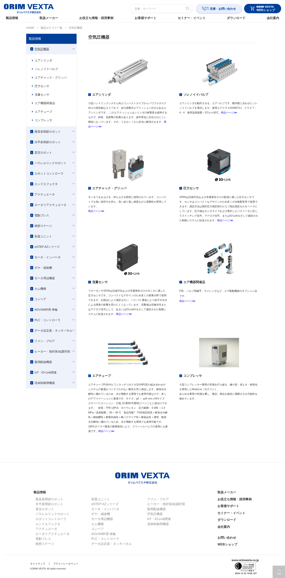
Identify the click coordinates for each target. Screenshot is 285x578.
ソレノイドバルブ (46, 69)
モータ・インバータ (48, 257)
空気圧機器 (42, 49)
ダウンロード (236, 18)
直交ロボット (43, 152)
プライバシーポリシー (65, 563)
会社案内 (273, 18)
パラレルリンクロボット (50, 163)
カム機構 (40, 288)
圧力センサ (42, 86)
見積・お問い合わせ (223, 8)
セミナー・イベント (192, 18)
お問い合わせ (227, 537)
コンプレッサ (43, 120)
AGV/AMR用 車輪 (46, 309)
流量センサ (42, 94)
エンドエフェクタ (46, 184)
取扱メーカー (49, 18)
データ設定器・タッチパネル (53, 330)
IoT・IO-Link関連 (46, 372)
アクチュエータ (45, 194)
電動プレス (42, 215)
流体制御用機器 (45, 382)
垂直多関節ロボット (48, 131)
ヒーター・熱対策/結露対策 (52, 351)
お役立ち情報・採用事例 (96, 18)
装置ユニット (43, 236)
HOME (30, 27)
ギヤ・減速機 (43, 267)
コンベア (40, 299)
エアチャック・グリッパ (51, 77)
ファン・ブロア (45, 341)
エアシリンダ (43, 60)
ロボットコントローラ (49, 173)
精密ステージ (43, 225)
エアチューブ (43, 111)
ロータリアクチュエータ (50, 204)
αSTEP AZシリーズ (47, 246)
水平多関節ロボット (48, 142)
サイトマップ (37, 563)
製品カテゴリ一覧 (51, 27)
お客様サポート (145, 18)
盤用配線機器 (43, 362)
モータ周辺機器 (45, 278)
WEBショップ (227, 544)
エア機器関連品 (45, 103)
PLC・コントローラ (47, 320)
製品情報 (12, 18)
